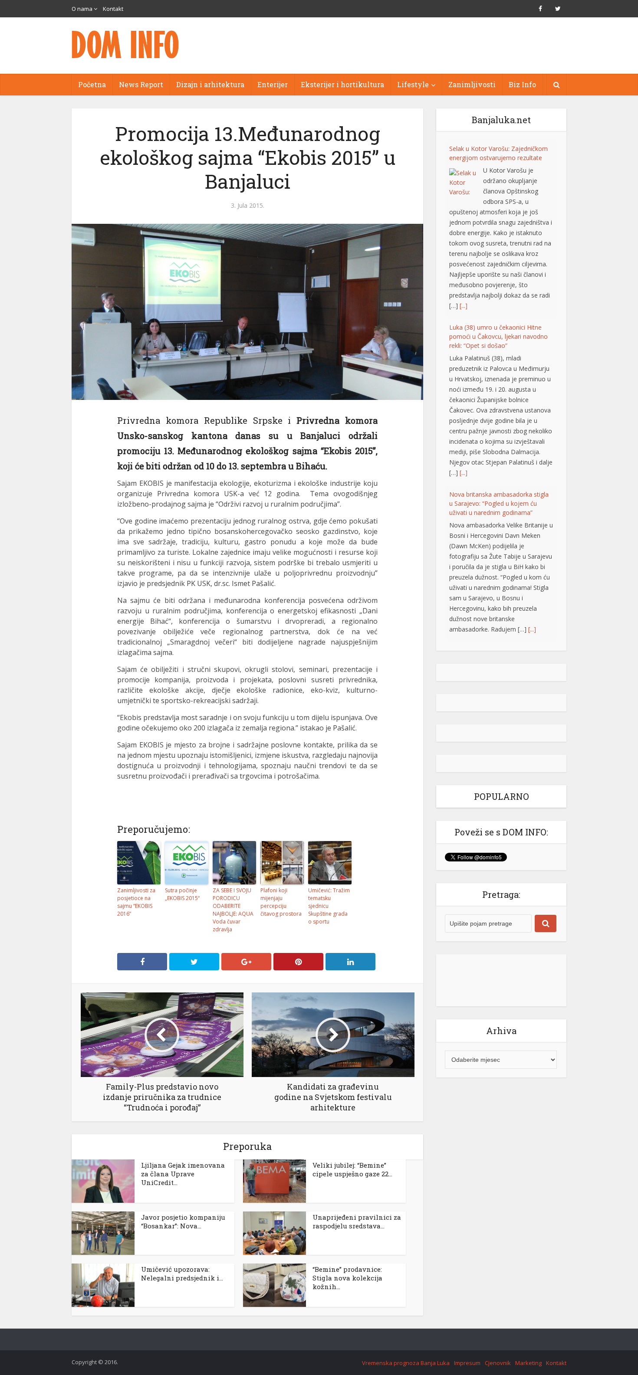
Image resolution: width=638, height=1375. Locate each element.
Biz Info (522, 84)
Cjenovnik (498, 1363)
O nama (82, 9)
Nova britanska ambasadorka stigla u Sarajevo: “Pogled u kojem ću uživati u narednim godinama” (499, 324)
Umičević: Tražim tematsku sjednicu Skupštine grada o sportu (329, 906)
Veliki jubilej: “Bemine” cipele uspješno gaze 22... (352, 1169)
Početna (92, 84)
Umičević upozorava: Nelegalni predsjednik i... (182, 1273)
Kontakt (113, 9)
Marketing (528, 1363)
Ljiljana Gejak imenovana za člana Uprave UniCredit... (183, 1174)
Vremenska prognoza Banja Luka (406, 1363)
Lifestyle (413, 84)
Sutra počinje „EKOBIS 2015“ (182, 894)
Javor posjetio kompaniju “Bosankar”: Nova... (183, 1221)
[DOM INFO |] (126, 44)
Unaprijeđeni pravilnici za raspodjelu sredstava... (356, 1221)
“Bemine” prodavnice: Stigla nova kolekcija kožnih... (347, 1278)
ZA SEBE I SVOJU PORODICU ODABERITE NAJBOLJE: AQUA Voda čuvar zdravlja (233, 910)
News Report (141, 84)
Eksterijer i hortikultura (342, 84)
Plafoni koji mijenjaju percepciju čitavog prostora (281, 902)
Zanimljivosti (472, 84)
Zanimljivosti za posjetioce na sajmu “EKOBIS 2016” (136, 902)
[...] (463, 294)
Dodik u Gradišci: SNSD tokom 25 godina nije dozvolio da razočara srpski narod (496, 481)
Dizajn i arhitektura (210, 84)
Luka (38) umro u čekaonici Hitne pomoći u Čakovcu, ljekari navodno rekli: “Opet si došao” (498, 157)
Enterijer (272, 84)
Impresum (467, 1363)
